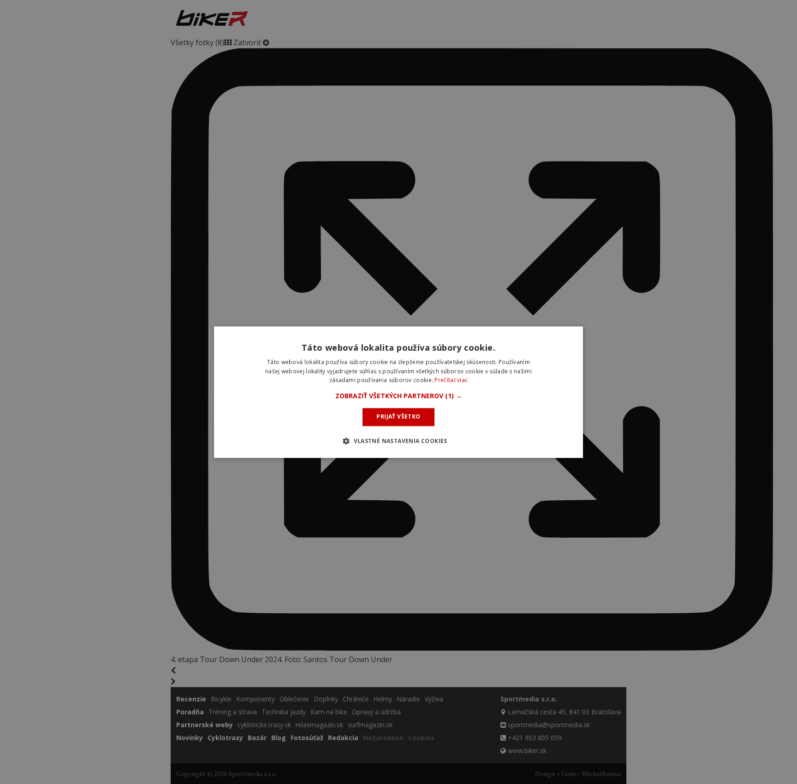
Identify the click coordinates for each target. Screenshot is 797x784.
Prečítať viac (451, 380)
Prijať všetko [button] (398, 417)
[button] (398, 396)
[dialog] (398, 392)
